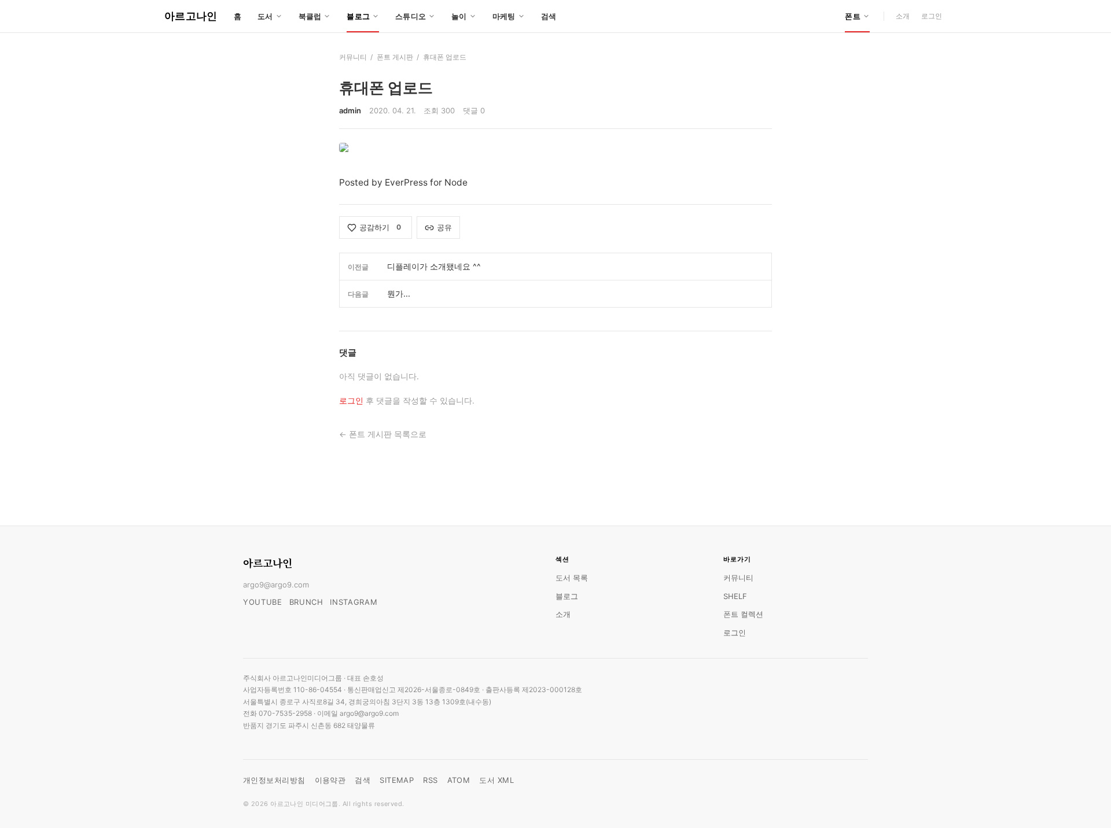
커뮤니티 (353, 57)
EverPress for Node (426, 182)
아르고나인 (191, 16)
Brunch (306, 602)
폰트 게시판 (395, 57)
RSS (430, 780)
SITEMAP (397, 780)
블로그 (567, 596)
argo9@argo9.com (276, 584)
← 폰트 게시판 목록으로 (382, 434)
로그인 (931, 16)
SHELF (735, 596)
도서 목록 (572, 577)
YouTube (262, 602)
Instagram (353, 602)
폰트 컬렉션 (743, 614)
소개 (903, 16)
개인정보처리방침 (274, 780)
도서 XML (496, 780)
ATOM (458, 780)
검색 (549, 16)
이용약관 (330, 780)
